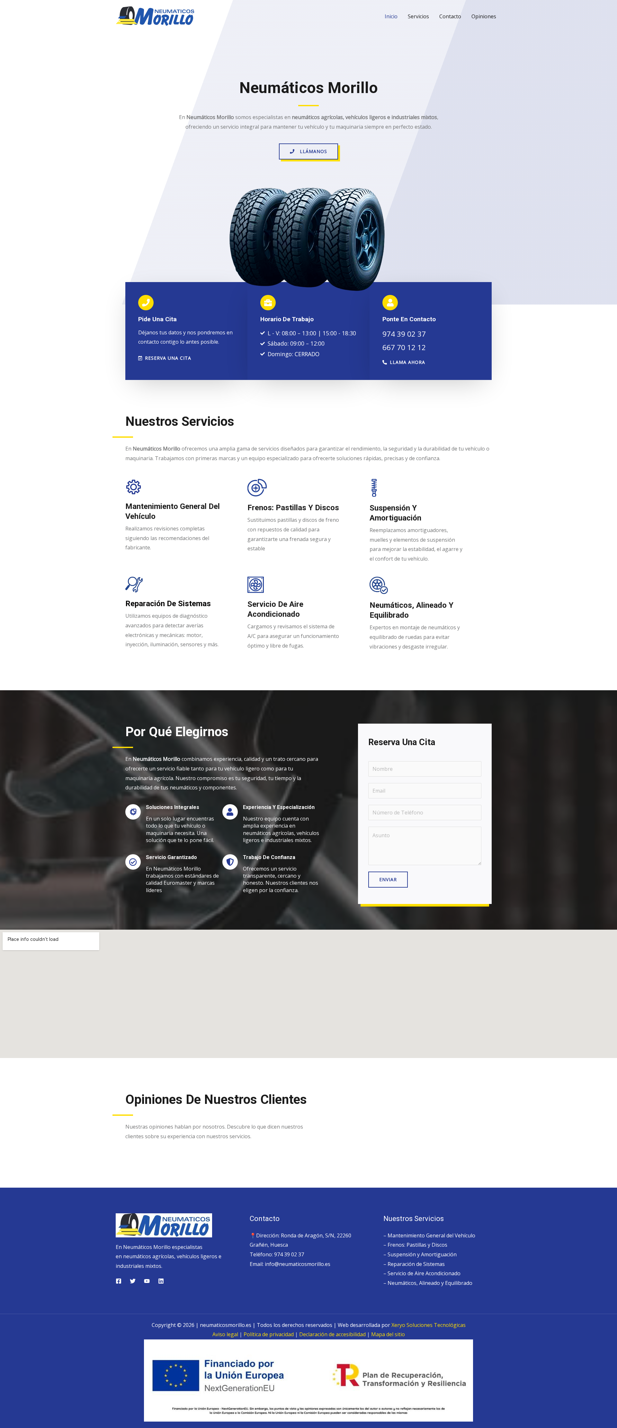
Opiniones (483, 16)
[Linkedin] (161, 1281)
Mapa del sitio (388, 1334)
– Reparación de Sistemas (414, 1264)
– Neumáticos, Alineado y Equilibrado (427, 1282)
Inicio (391, 16)
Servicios (418, 16)
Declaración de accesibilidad (332, 1334)
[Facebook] (118, 1281)
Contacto (450, 16)
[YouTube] (147, 1281)
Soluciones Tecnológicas (428, 1325)
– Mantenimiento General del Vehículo (429, 1235)
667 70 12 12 (404, 347)
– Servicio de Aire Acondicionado (422, 1273)
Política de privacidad (269, 1334)
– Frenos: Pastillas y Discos (415, 1244)
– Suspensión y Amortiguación (420, 1254)
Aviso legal (225, 1334)
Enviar (388, 879)
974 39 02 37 (404, 334)
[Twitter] (133, 1281)
